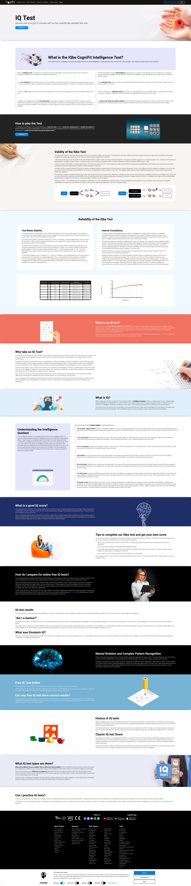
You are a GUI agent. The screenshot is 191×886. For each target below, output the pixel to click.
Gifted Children (122, 863)
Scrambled (91, 856)
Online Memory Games (124, 858)
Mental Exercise (123, 856)
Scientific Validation (43, 2)
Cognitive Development (124, 843)
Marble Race (92, 853)
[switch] (77, 883)
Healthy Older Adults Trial (78, 832)
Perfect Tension (108, 853)
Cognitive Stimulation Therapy (126, 850)
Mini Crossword (92, 830)
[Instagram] (94, 818)
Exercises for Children (124, 842)
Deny (144, 881)
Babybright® (122, 838)
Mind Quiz (121, 848)
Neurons (56, 833)
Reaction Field (107, 860)
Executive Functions (59, 845)
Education (121, 833)
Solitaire (91, 837)
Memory (56, 848)
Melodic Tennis (92, 855)
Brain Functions (58, 843)
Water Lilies (107, 858)
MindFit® (121, 837)
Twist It (106, 856)
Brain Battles (122, 865)
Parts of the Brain (58, 832)
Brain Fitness (57, 837)
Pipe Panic (91, 833)
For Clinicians (122, 830)
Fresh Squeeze (107, 843)
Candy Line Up (107, 830)
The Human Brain (58, 828)
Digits (105, 835)
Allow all (144, 873)
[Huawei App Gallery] (108, 818)
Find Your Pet (92, 858)
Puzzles (106, 832)
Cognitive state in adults (77, 840)
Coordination (57, 847)
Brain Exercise (122, 845)
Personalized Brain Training (126, 853)
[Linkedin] (98, 818)
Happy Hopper (107, 828)
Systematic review (76, 842)
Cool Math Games (123, 860)
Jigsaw (106, 845)
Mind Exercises (122, 852)
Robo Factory (92, 838)
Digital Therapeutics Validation (79, 828)
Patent (121, 835)
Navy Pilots (74, 833)
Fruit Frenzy (92, 832)
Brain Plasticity (58, 835)
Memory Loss (57, 840)
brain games (73, 592)
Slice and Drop (107, 855)
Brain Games (122, 855)
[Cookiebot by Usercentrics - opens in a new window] (43, 883)
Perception (57, 850)
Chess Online (92, 828)
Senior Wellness (75, 835)
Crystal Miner (92, 835)
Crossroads (107, 840)
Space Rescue (92, 850)
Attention (56, 852)
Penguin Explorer (108, 833)
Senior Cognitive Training (78, 838)
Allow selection (145, 877)
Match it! (91, 848)
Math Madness (92, 852)
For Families (122, 828)
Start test (21, 27)
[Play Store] (119, 818)
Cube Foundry (107, 842)
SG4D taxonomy (76, 843)
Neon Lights (92, 843)
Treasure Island (92, 842)
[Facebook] (84, 818)
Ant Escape (91, 840)
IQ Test (121, 866)
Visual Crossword (93, 847)
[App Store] (131, 818)
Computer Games (76, 830)
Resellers (121, 840)
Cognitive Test (20, 2)
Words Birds (107, 861)
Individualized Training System (126, 847)
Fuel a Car (106, 847)
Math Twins (107, 848)
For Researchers (123, 832)
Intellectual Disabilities (59, 842)
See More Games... (108, 863)
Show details (111, 883)
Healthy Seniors (75, 837)
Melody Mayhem (93, 860)
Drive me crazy (92, 845)
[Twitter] (88, 818)
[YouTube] (91, 818)
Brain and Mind (58, 830)
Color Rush (91, 861)
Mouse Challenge (108, 852)
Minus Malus (107, 850)
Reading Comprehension (125, 861)
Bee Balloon (107, 838)
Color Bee (106, 837)
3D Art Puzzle (92, 863)
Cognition (56, 838)
